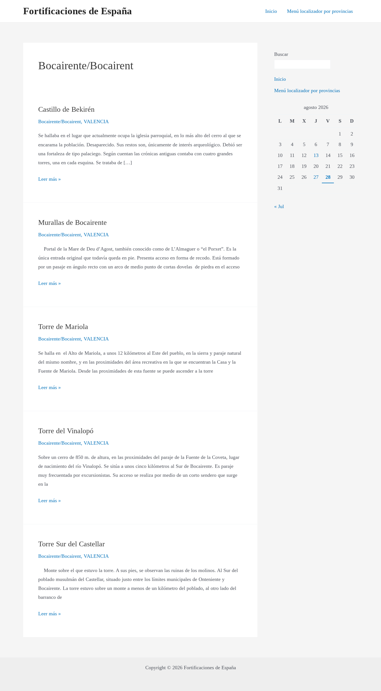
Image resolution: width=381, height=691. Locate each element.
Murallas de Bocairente (72, 222)
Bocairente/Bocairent (59, 121)
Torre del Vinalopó (65, 431)
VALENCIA (96, 121)
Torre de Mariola (63, 327)
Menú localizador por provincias (320, 11)
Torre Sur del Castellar (71, 544)
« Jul (279, 206)
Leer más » (49, 178)
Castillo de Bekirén (66, 109)
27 (316, 177)
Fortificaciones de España (77, 11)
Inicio (271, 11)
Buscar (281, 54)
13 (316, 155)
